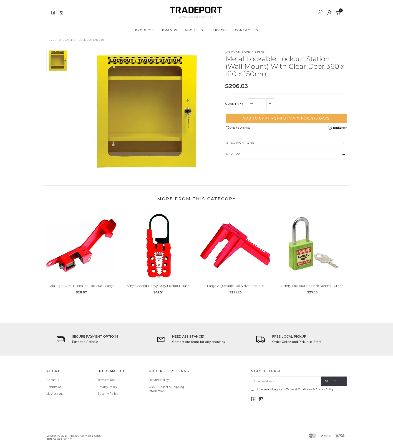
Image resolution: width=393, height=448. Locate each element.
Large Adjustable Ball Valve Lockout (235, 286)
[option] (147, 111)
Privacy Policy (107, 387)
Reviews (234, 154)
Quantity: (234, 103)
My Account (54, 393)
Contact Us (246, 30)
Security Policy (108, 393)
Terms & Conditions (299, 389)
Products (145, 30)
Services (219, 30)
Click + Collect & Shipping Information (166, 389)
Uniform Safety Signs (245, 51)
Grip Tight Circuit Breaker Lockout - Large (81, 286)
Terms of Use (107, 380)
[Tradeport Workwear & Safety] (196, 12)
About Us (194, 30)
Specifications (240, 142)
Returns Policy (159, 380)
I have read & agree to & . (295, 389)
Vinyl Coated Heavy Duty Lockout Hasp (158, 286)
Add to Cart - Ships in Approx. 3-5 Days (286, 118)
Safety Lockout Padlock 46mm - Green (312, 286)
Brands (169, 30)
